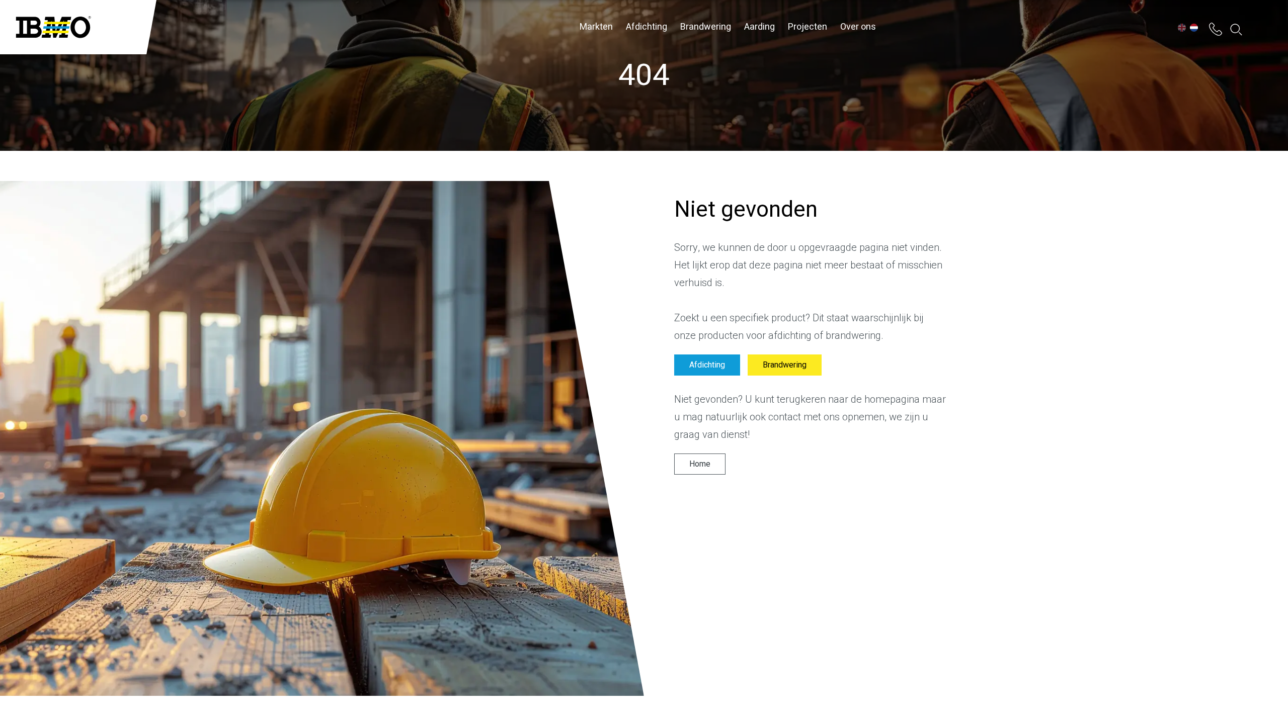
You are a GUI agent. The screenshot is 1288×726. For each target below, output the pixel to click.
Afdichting (646, 27)
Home (699, 464)
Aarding (759, 27)
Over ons (858, 27)
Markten (596, 27)
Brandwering (705, 27)
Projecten (807, 27)
